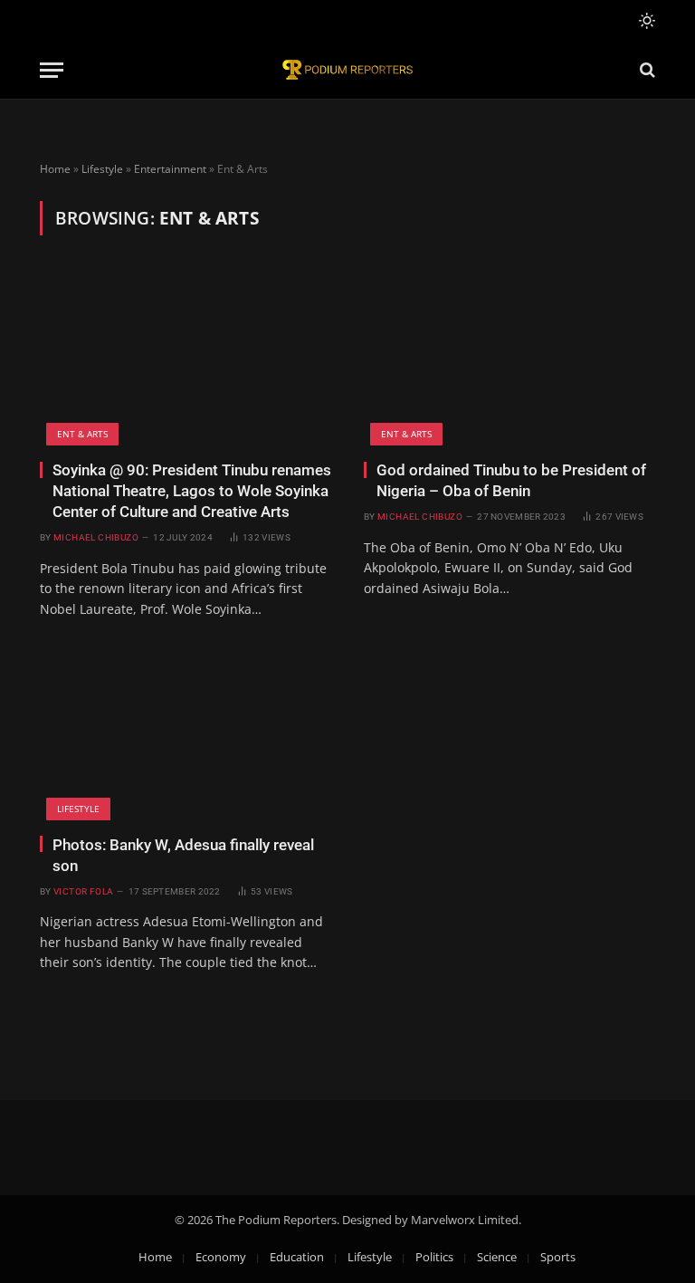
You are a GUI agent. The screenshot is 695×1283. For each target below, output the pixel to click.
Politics (434, 1257)
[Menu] (51, 70)
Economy (220, 1257)
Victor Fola (83, 891)
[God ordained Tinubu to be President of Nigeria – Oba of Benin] (509, 358)
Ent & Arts (82, 433)
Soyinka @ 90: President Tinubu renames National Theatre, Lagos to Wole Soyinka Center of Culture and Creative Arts (191, 491)
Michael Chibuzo (95, 537)
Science (497, 1257)
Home (55, 169)
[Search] (645, 70)
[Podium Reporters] (347, 70)
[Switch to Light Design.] (645, 21)
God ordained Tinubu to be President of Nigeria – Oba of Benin (511, 480)
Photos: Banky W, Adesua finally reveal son (183, 855)
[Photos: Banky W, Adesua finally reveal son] (185, 733)
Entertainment (170, 169)
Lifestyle (102, 169)
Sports (558, 1257)
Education (297, 1257)
